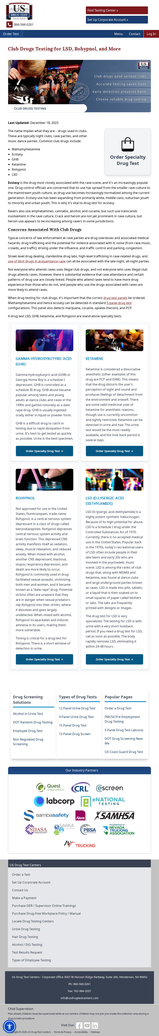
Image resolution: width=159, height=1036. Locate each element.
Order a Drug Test (118, 708)
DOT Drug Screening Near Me (124, 740)
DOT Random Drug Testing (33, 722)
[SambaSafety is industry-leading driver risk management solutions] (46, 815)
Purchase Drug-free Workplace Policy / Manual (46, 913)
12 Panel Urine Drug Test (77, 708)
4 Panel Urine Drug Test (76, 717)
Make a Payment (24, 898)
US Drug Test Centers (39, 1032)
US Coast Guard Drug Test (124, 752)
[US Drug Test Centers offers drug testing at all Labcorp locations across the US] (54, 801)
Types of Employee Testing (31, 960)
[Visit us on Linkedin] (95, 1025)
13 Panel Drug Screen (75, 734)
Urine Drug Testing (26, 929)
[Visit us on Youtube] (87, 1025)
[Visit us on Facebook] (79, 1025)
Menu (118, 34)
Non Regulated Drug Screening (28, 741)
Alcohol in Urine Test (28, 714)
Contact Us (20, 890)
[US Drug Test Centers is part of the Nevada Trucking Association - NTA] (118, 829)
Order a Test (21, 874)
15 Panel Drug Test (72, 725)
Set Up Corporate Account (31, 882)
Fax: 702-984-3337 (79, 991)
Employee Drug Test (27, 731)
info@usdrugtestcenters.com (80, 998)
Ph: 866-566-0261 (79, 984)
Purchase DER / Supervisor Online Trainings (44, 906)
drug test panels (115, 298)
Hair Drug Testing (25, 937)
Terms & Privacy (62, 1032)
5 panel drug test (119, 303)
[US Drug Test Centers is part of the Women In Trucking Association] (79, 843)
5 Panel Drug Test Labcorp (124, 730)
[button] (9, 1026)
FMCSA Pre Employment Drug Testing (122, 719)
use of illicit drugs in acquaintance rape (37, 261)
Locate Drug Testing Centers (33, 921)
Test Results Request (27, 952)
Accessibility (81, 1032)
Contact (134, 34)
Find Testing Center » (102, 10)
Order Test (11, 34)
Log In (151, 34)
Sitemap (95, 1032)
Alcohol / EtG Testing (27, 944)
